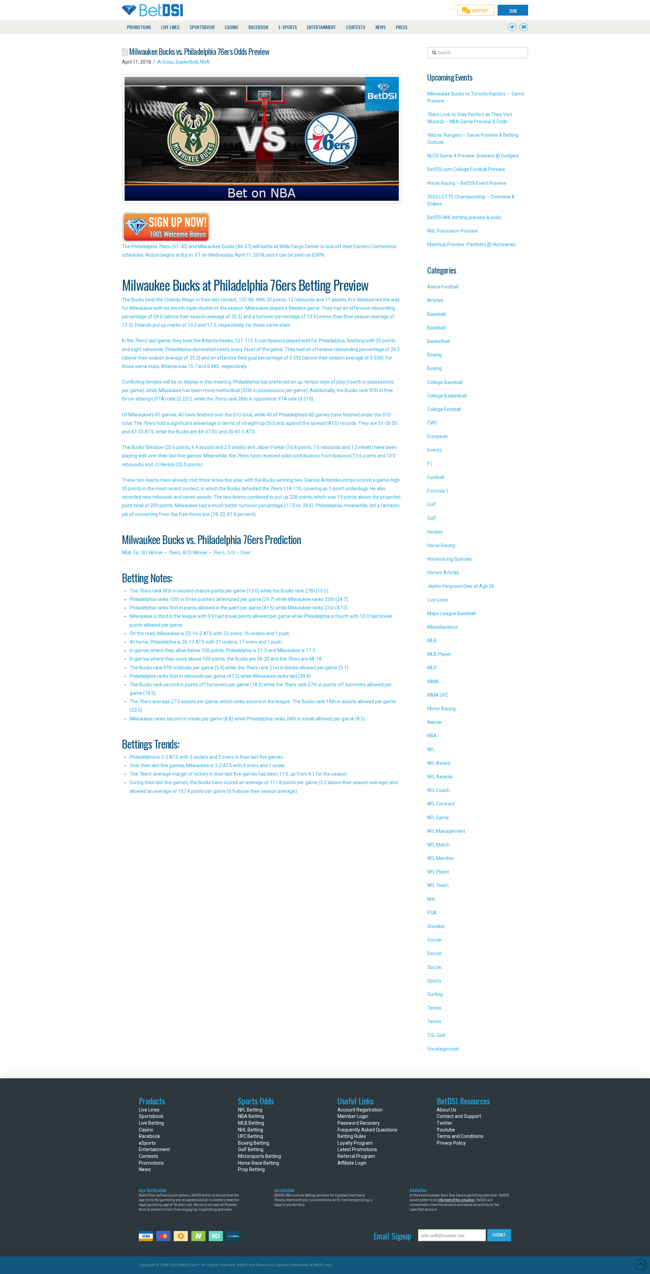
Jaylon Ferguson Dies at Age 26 (460, 586)
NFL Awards (440, 776)
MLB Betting (251, 1123)
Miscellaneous (442, 627)
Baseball (436, 314)
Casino (146, 1129)
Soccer (434, 940)
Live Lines (437, 600)
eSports (147, 1143)
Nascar (434, 722)
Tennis (434, 1008)
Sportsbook (151, 1116)
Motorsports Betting (259, 1156)
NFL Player (438, 871)
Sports (434, 981)
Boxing (434, 355)
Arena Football (442, 286)
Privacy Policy (451, 1143)
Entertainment (154, 1149)
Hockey (435, 532)
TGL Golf (436, 1035)
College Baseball (444, 382)
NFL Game (438, 817)
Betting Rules (352, 1136)
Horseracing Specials (449, 559)
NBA (205, 62)
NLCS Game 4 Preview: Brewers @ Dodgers (473, 155)
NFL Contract (441, 803)
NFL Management (446, 831)
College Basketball (447, 395)
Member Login (353, 1116)
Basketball (187, 62)
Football (435, 477)
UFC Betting (250, 1136)
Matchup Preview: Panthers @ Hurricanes (471, 244)
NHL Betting (250, 1129)
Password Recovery (359, 1123)
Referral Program (356, 1156)
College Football (444, 409)
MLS (432, 667)
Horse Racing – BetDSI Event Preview (466, 183)
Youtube (446, 1129)
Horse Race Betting (258, 1163)
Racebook (149, 1136)
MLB (432, 640)
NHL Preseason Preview (452, 231)
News (145, 1169)
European (437, 436)
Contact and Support (459, 1116)
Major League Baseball (451, 613)
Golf (431, 504)
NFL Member (440, 858)
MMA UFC (437, 695)
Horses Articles (443, 572)
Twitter (444, 1123)
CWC (432, 423)
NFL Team (438, 885)
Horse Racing (441, 545)
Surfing (435, 994)
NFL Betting (250, 1110)
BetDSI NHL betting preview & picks (464, 217)
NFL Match (438, 844)
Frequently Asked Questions (367, 1129)
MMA (433, 681)
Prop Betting (251, 1169)
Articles (165, 62)
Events (434, 450)
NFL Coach (438, 790)
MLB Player (439, 654)
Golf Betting (250, 1149)
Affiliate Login (352, 1163)
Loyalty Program (355, 1143)
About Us (446, 1110)
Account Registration (360, 1110)
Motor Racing (441, 708)
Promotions (151, 1163)
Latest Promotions (357, 1149)
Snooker (436, 926)
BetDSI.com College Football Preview (466, 169)
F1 (429, 464)
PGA (432, 912)
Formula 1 (438, 491)
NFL (431, 749)
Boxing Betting (253, 1143)
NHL (431, 899)
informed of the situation (456, 1200)
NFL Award (438, 763)
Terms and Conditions (460, 1136)
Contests (148, 1156)
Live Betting (151, 1123)
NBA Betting (251, 1116)
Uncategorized (443, 1049)
